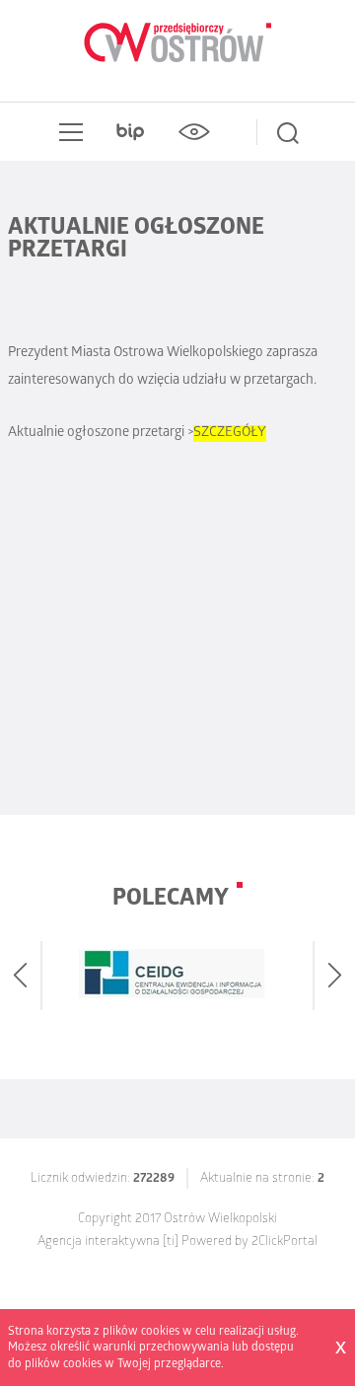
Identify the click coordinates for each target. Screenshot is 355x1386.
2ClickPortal (284, 1242)
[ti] (170, 1242)
